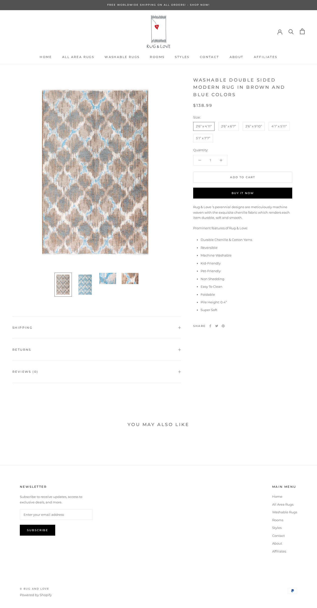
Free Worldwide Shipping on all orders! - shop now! (158, 4)
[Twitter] (216, 325)
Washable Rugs (122, 57)
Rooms (157, 57)
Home (46, 57)
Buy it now (243, 193)
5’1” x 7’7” (203, 138)
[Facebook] (210, 325)
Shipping (22, 327)
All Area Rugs (78, 57)
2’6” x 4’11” (204, 126)
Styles (182, 57)
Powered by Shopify (36, 595)
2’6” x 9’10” (253, 126)
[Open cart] (302, 31)
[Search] (291, 31)
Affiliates (265, 57)
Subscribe (37, 530)
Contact (209, 57)
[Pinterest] (223, 325)
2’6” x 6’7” (228, 126)
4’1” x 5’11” (279, 126)
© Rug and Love (34, 588)
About (236, 57)
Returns (21, 349)
